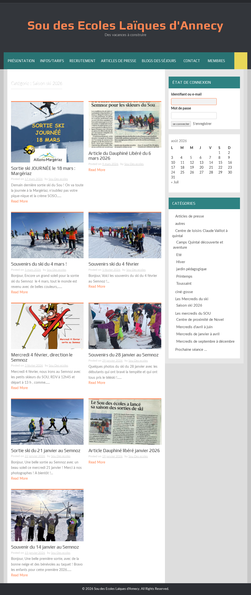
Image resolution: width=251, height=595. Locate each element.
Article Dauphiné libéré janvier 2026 (124, 450)
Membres (216, 61)
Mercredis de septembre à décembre (205, 341)
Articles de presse (118, 61)
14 (211, 162)
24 (173, 172)
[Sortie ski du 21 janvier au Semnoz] (47, 421)
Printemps (184, 276)
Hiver (180, 262)
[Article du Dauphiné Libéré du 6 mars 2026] (124, 124)
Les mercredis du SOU (193, 313)
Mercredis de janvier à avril (198, 334)
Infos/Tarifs (52, 61)
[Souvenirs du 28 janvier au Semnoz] (124, 326)
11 (182, 162)
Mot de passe (181, 108)
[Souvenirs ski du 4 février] (124, 235)
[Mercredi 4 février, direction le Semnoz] (47, 326)
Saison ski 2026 (189, 305)
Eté (179, 255)
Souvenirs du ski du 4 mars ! (39, 264)
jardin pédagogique (191, 269)
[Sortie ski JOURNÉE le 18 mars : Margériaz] (47, 132)
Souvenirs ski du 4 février (113, 264)
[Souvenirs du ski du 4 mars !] (47, 235)
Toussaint (183, 283)
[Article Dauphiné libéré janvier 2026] (124, 422)
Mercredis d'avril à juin (194, 327)
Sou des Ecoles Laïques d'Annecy (125, 25)
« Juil (174, 182)
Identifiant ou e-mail (186, 94)
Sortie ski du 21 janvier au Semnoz (45, 450)
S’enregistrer (202, 124)
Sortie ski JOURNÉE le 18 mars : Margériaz (43, 170)
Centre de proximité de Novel (200, 320)
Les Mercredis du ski (191, 299)
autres (180, 224)
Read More (19, 201)
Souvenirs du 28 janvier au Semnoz (123, 354)
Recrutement (82, 61)
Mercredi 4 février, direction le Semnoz (42, 357)
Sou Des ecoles (58, 178)
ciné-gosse (184, 292)
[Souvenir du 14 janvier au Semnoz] (47, 515)
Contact (192, 61)
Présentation (21, 61)
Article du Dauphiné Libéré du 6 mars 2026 (119, 155)
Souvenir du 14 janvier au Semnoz (45, 547)
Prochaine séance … (191, 350)
